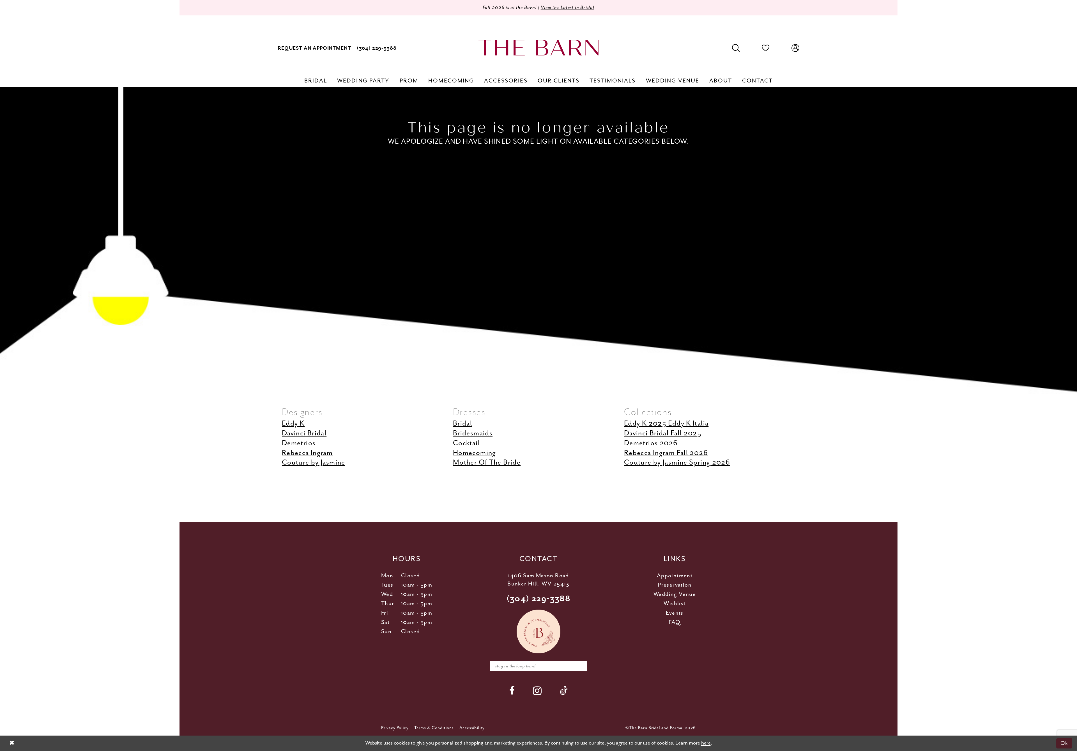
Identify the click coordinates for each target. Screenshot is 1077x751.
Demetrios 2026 (651, 443)
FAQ (674, 622)
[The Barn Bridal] (538, 47)
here (706, 743)
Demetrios (299, 443)
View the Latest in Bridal (567, 7)
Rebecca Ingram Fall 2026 (666, 453)
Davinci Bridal (304, 433)
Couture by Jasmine (313, 462)
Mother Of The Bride (487, 462)
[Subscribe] (579, 666)
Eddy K (293, 423)
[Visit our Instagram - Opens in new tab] (537, 691)
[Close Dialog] (12, 743)
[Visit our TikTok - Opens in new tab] (564, 690)
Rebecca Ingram (307, 453)
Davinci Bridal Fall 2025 (662, 433)
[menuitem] (314, 48)
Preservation (675, 585)
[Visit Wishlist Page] (766, 48)
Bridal (462, 423)
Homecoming (474, 453)
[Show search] (736, 48)
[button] (795, 48)
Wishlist (674, 603)
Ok (1064, 743)
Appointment (674, 576)
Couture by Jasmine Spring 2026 (677, 462)
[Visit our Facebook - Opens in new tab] (512, 690)
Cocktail (466, 443)
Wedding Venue (674, 594)
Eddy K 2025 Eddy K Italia (666, 423)
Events (674, 613)
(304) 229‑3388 (539, 598)
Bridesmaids (473, 433)
